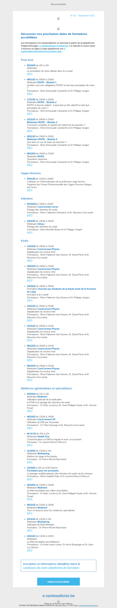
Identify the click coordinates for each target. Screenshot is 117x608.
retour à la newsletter (58, 581)
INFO (29, 74)
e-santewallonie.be (59, 596)
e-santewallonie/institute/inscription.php (43, 50)
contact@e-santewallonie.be (88, 605)
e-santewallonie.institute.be (53, 45)
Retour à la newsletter (58, 4)
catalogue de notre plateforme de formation (51, 567)
